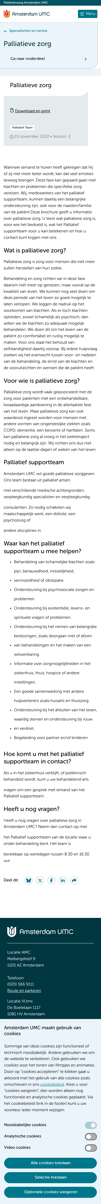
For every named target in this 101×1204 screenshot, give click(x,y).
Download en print (32, 111)
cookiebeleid (52, 1085)
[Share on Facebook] (51, 880)
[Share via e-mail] (74, 880)
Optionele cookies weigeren (50, 1192)
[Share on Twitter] (40, 880)
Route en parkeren (24, 991)
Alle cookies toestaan (50, 1163)
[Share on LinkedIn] (63, 880)
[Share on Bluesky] (28, 880)
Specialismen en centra (28, 31)
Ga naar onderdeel (27, 59)
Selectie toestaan (51, 1177)
